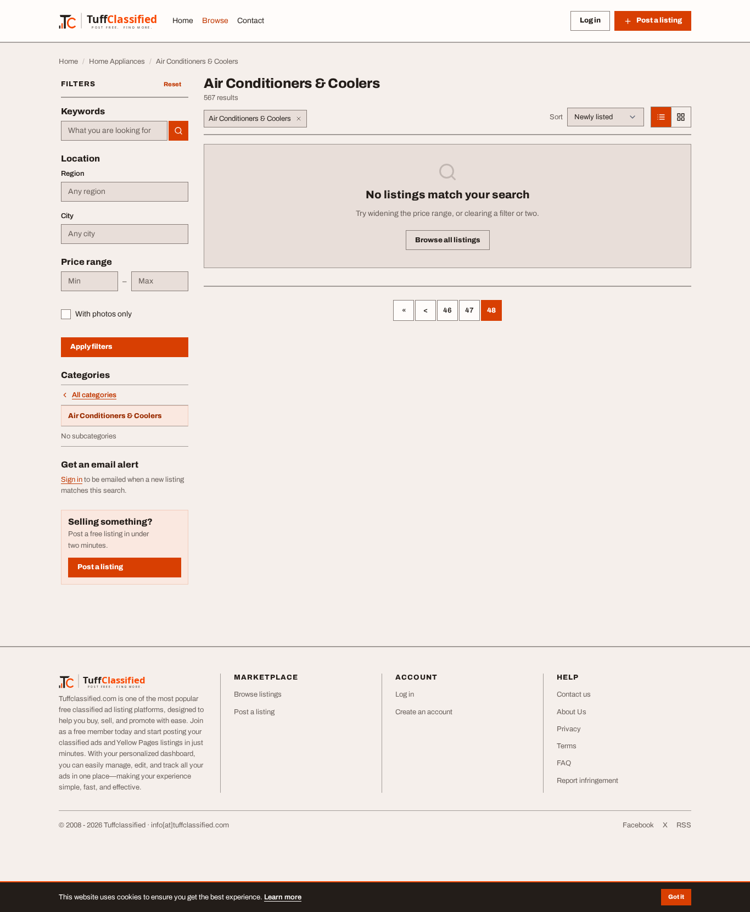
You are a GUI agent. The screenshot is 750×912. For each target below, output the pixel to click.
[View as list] (661, 117)
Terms (567, 746)
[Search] (178, 131)
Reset (172, 84)
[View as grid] (681, 117)
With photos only (103, 314)
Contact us (574, 694)
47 (469, 310)
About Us (571, 712)
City (67, 216)
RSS (683, 825)
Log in (590, 20)
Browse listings (258, 694)
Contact (250, 20)
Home (182, 20)
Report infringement (587, 781)
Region (73, 173)
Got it (676, 896)
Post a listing (100, 567)
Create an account (423, 712)
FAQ (564, 763)
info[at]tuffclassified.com (190, 825)
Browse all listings (447, 240)
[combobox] (114, 131)
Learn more (282, 897)
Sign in (71, 479)
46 (447, 310)
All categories (94, 395)
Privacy (569, 729)
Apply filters (91, 347)
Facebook (638, 825)
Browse (215, 20)
